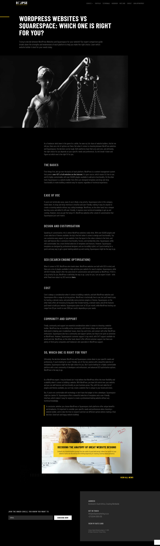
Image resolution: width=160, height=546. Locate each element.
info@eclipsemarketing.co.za (98, 513)
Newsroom (115, 3)
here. (74, 277)
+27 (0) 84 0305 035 (95, 516)
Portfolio (98, 3)
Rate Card (122, 3)
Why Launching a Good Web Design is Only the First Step (87, 447)
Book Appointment (139, 3)
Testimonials (106, 3)
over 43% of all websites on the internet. (68, 174)
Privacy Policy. (102, 532)
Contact (129, 3)
